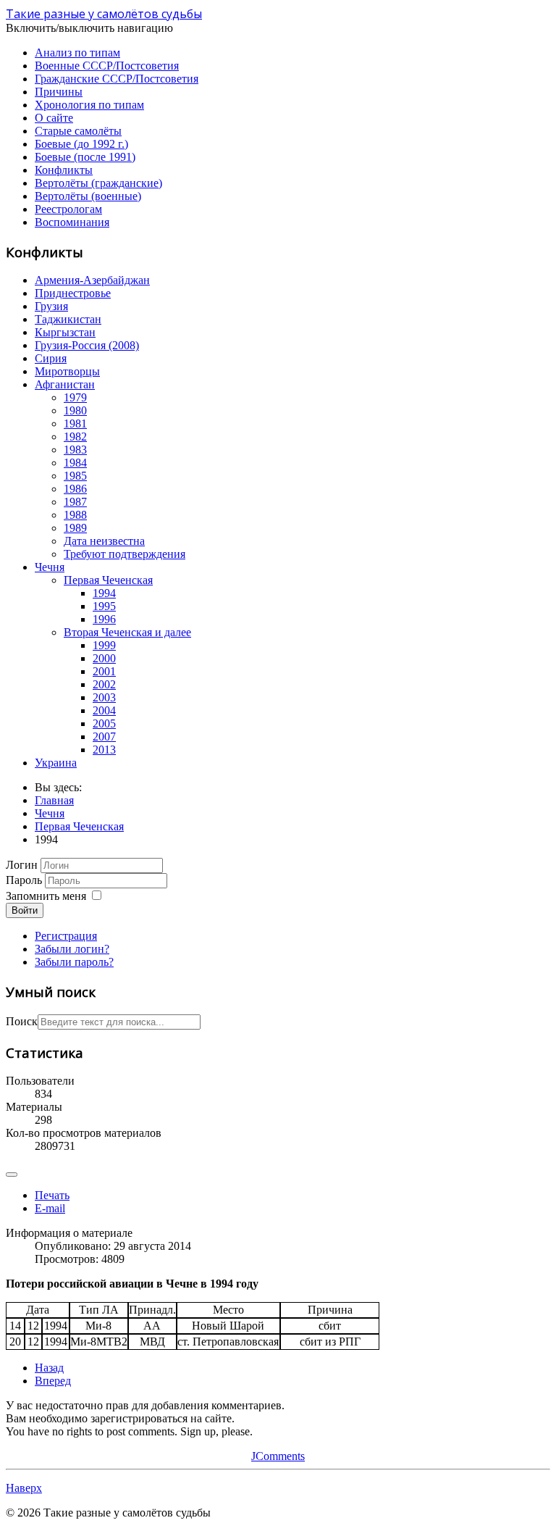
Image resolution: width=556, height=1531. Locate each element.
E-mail (50, 1208)
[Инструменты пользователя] (11, 1174)
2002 (104, 684)
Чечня (49, 567)
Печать (52, 1195)
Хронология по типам (89, 105)
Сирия (51, 358)
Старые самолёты (78, 131)
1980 (75, 410)
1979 (75, 397)
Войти (25, 910)
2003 (104, 697)
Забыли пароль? (74, 962)
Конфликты (64, 170)
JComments (278, 1456)
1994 (104, 593)
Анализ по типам (77, 52)
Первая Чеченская (108, 580)
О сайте (54, 118)
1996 (104, 619)
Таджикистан (68, 319)
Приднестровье (73, 293)
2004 (104, 710)
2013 (104, 749)
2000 (104, 658)
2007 (104, 736)
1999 (104, 645)
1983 (75, 449)
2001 (104, 671)
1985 (75, 476)
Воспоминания (72, 222)
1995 (104, 606)
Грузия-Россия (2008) (87, 345)
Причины (59, 91)
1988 (75, 515)
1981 (75, 423)
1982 (75, 436)
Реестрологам (68, 209)
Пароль (24, 880)
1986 (75, 489)
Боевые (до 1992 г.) (81, 144)
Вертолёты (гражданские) (98, 183)
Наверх (24, 1488)
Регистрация (66, 936)
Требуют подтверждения (124, 554)
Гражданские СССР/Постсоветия (116, 78)
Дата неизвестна (104, 541)
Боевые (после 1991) (85, 157)
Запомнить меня (46, 896)
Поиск (22, 1021)
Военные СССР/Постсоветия (107, 65)
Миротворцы (67, 371)
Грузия (51, 306)
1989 (75, 528)
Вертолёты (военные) (88, 196)
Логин (22, 865)
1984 (75, 462)
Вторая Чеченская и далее (127, 632)
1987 (75, 502)
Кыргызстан (65, 332)
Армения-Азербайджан (92, 280)
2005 (104, 723)
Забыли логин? (72, 949)
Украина (56, 762)
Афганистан (65, 384)
